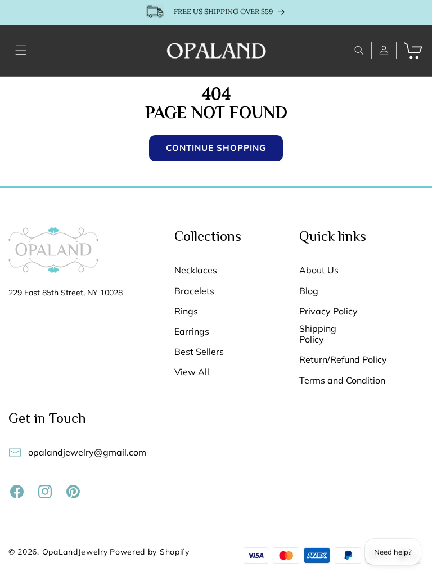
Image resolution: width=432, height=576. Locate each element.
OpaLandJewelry (75, 552)
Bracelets (194, 291)
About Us (319, 270)
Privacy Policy (328, 311)
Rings (186, 311)
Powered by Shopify (150, 552)
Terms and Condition (342, 380)
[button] (20, 50)
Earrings (191, 331)
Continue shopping (216, 147)
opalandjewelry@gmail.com (87, 452)
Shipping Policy (317, 334)
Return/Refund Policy (343, 359)
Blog (308, 291)
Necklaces (195, 270)
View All (191, 372)
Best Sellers (199, 351)
